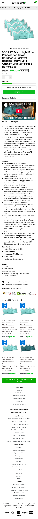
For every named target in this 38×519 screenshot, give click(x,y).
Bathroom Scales (19, 496)
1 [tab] (10, 48)
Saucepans (19, 456)
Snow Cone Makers (19, 436)
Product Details (9, 98)
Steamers (19, 461)
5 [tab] (16, 48)
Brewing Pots (19, 459)
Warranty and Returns (19, 404)
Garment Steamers (19, 438)
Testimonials (19, 401)
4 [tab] (15, 48)
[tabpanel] (19, 29)
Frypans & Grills (19, 453)
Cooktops (19, 476)
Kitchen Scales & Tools (19, 464)
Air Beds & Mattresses (19, 487)
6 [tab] (18, 48)
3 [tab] (13, 48)
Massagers (19, 498)
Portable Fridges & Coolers (19, 490)
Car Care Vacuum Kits (19, 484)
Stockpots (19, 447)
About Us (19, 390)
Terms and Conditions (19, 396)
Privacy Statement (19, 398)
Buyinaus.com (13, 504)
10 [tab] (24, 48)
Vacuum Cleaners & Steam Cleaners (19, 441)
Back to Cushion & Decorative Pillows (20, 380)
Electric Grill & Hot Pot (19, 421)
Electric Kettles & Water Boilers (19, 424)
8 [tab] (21, 48)
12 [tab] (27, 48)
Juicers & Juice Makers (19, 427)
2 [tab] (11, 48)
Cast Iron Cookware (19, 470)
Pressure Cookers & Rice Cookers (19, 419)
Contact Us (19, 393)
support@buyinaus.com (19, 412)
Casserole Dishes (19, 450)
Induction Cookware (19, 467)
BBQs (19, 479)
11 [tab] (26, 48)
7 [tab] (19, 48)
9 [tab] (23, 48)
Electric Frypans (19, 433)
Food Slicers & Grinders (19, 430)
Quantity (4, 74)
